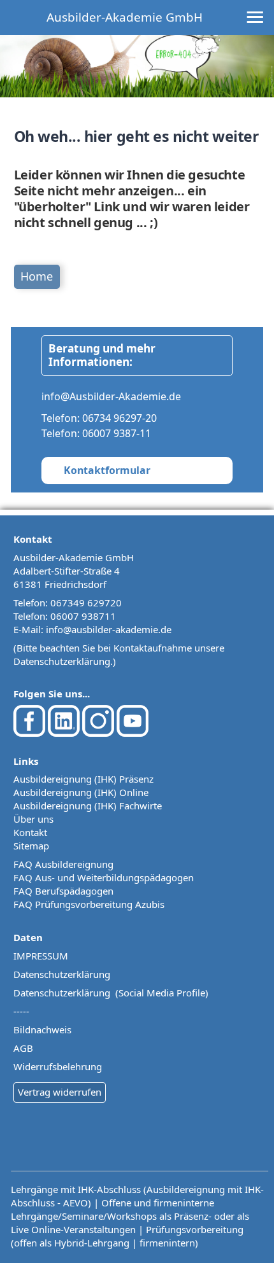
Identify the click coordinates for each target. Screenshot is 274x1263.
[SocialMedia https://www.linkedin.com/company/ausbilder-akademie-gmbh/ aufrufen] (64, 733)
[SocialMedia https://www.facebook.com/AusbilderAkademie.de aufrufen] (29, 733)
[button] (239, 1228)
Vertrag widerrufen (59, 1091)
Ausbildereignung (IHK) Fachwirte (87, 805)
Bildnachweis (42, 1029)
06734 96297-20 (119, 418)
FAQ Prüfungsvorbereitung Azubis (88, 904)
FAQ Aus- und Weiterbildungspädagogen (103, 877)
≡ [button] (254, 18)
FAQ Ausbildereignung (63, 864)
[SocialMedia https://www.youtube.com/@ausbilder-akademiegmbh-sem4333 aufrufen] (132, 733)
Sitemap (31, 845)
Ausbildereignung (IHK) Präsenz (83, 778)
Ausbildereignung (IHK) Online (80, 792)
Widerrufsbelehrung (57, 1066)
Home (36, 276)
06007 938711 (83, 616)
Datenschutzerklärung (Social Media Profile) (110, 992)
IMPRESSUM (40, 955)
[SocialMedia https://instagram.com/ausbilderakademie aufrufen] (98, 733)
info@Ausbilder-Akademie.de (111, 396)
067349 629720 (86, 602)
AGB (23, 1048)
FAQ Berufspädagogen (63, 890)
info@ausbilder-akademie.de (108, 629)
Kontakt (30, 832)
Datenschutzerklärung (61, 661)
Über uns (33, 819)
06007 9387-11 (116, 433)
